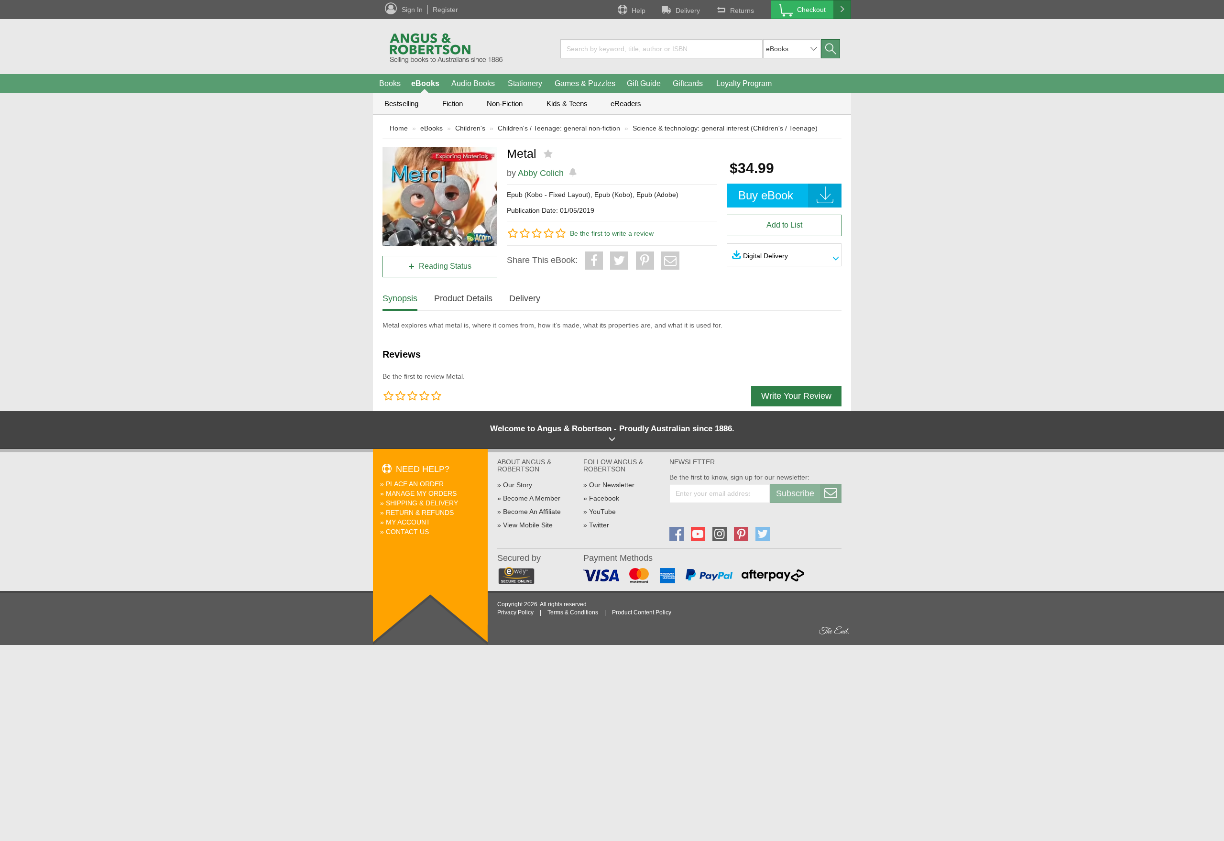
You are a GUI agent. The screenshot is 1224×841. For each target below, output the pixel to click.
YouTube (602, 511)
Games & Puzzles (585, 83)
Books (390, 83)
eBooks (425, 83)
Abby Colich (541, 173)
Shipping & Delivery (422, 503)
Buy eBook (765, 195)
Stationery (525, 83)
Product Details (463, 298)
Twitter (599, 525)
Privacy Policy (515, 612)
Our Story (517, 485)
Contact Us (407, 531)
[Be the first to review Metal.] (549, 154)
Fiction (452, 103)
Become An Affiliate (532, 511)
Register (445, 9)
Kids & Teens (567, 103)
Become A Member (531, 498)
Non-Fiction (505, 103)
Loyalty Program (744, 83)
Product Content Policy (641, 612)
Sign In (412, 9)
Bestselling (401, 103)
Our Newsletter (611, 485)
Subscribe (795, 493)
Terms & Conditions (572, 612)
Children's (470, 128)
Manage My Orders (421, 493)
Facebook (604, 498)
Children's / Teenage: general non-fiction (559, 128)
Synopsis (399, 298)
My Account (408, 522)
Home (399, 128)
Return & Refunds (420, 512)
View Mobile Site (528, 525)
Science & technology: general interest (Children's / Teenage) (725, 128)
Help (638, 10)
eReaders (626, 103)
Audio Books (473, 83)
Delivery (688, 10)
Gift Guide (644, 83)
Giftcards (688, 83)
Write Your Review (796, 396)
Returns (742, 10)
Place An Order (415, 484)
